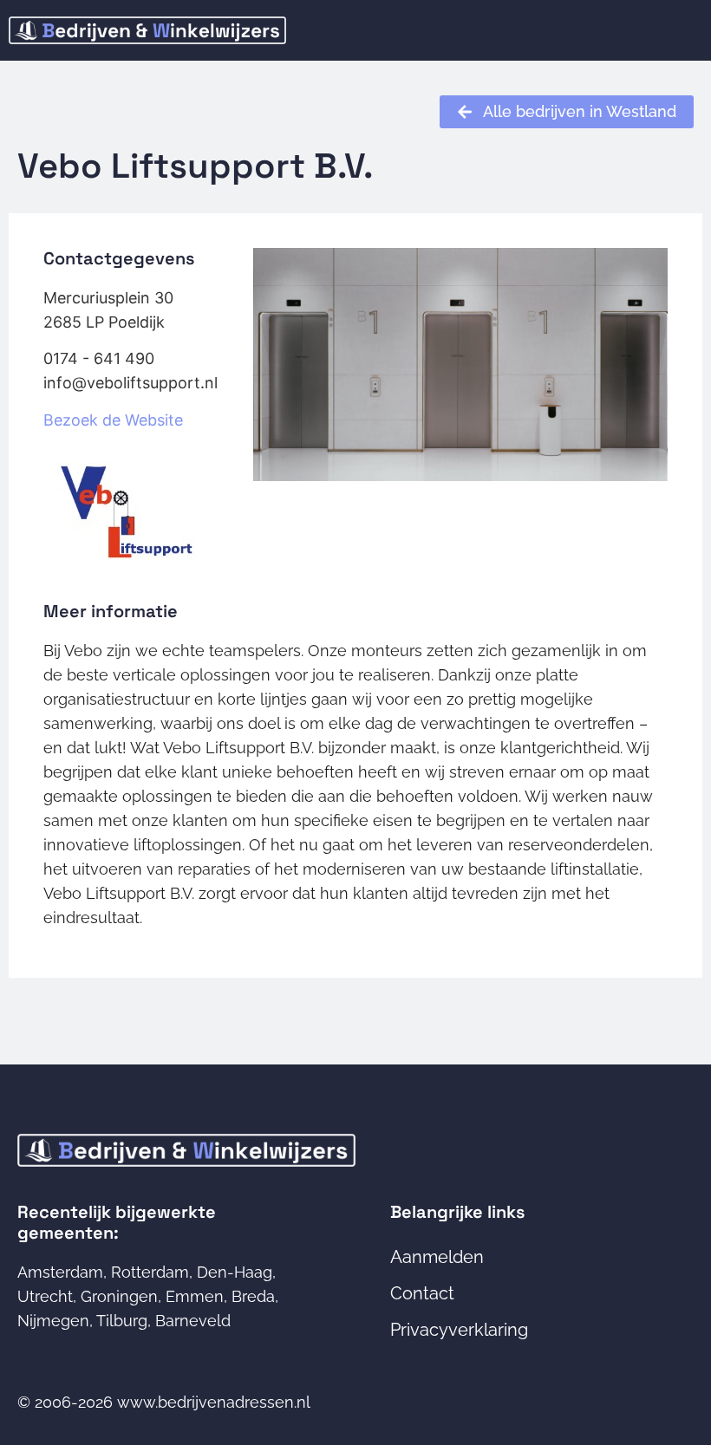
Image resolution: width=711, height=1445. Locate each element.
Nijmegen (53, 1321)
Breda (253, 1296)
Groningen (119, 1296)
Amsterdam (60, 1272)
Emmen (195, 1296)
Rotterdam (150, 1272)
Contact (422, 1293)
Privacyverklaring (459, 1329)
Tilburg (121, 1321)
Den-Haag (234, 1272)
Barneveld (193, 1321)
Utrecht (45, 1296)
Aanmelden (437, 1257)
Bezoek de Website (113, 420)
